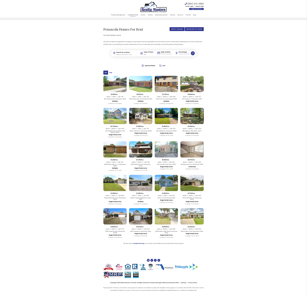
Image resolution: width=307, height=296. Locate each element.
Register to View (194, 29)
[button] (148, 260)
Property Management (118, 15)
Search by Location (123, 52)
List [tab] (106, 72)
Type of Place (148, 52)
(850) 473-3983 (195, 3)
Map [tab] (110, 72)
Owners (143, 15)
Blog (194, 15)
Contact (188, 15)
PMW (177, 283)
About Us (180, 15)
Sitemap (183, 283)
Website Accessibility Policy (189, 290)
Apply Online (177, 29)
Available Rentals (133, 15)
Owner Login (189, 6)
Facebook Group (138, 243)
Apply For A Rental (196, 9)
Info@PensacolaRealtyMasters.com (169, 290)
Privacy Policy (192, 283)
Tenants (150, 15)
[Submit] (193, 53)
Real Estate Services (161, 15)
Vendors (172, 15)
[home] (153, 7)
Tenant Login (199, 6)
